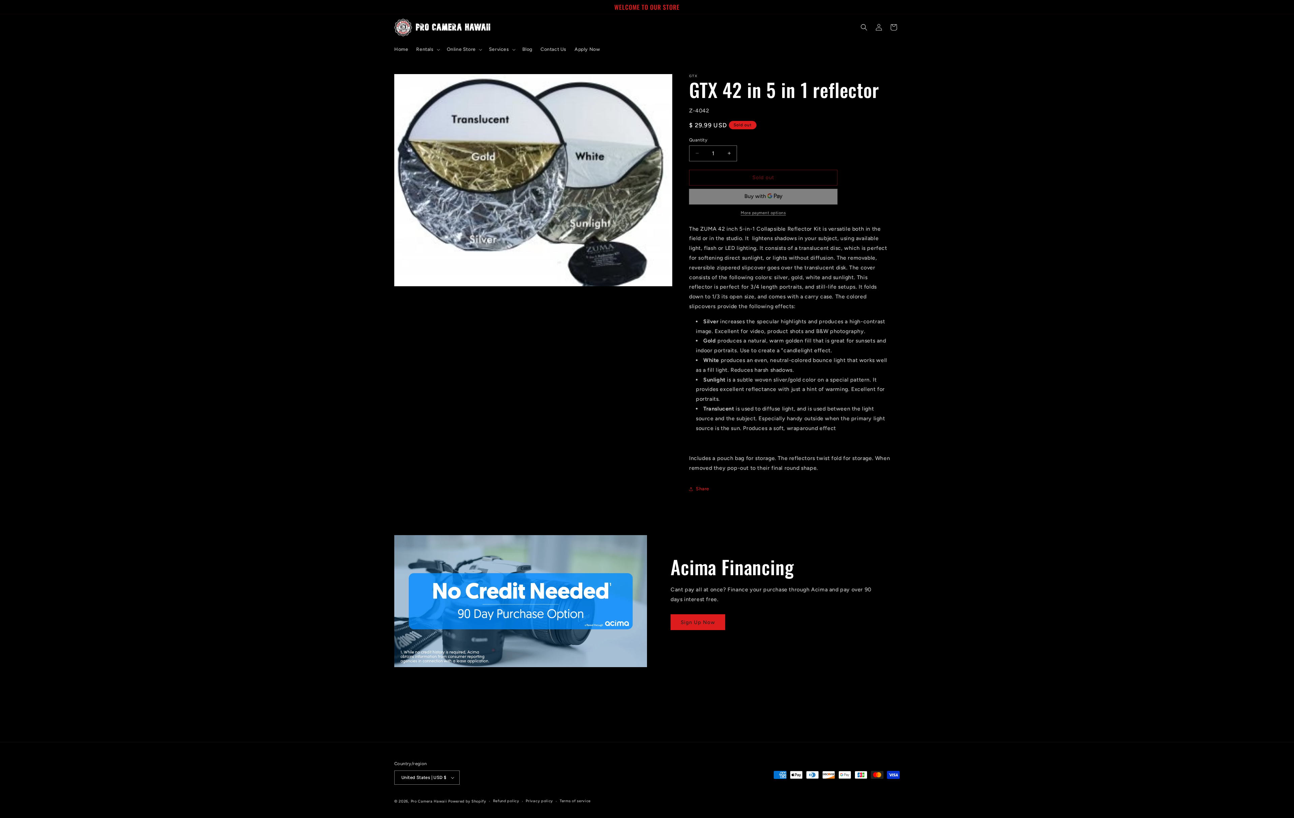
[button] (427, 49)
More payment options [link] (763, 212)
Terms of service (575, 801)
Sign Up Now (698, 622)
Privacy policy (539, 801)
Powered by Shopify (467, 801)
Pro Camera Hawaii (429, 801)
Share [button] (702, 489)
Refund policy (506, 801)
